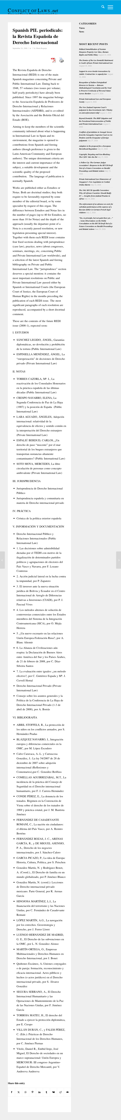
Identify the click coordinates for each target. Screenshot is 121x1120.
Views (82, 28)
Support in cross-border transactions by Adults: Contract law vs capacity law (94, 72)
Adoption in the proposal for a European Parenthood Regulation (95, 147)
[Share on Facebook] (11, 1092)
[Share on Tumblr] (46, 1092)
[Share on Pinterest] (32, 1092)
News (81, 31)
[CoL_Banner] (33, 10)
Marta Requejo (41, 48)
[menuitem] (101, 7)
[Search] (101, 7)
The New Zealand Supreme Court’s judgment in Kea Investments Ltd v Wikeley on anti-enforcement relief (95, 110)
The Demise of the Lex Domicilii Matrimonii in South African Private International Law (96, 61)
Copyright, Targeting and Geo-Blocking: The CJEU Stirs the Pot (94, 155)
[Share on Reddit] (60, 1092)
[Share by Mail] (67, 1092)
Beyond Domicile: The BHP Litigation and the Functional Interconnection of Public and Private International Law (95, 121)
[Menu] (108, 7)
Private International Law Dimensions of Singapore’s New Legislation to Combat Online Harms (95, 182)
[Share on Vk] (53, 1092)
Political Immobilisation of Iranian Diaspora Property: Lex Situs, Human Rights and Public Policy (94, 52)
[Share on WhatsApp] (25, 1092)
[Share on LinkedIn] (39, 1092)
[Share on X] (18, 1092)
